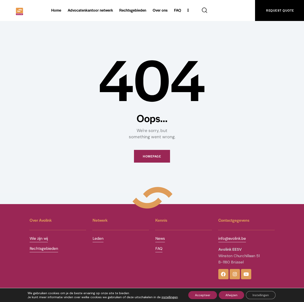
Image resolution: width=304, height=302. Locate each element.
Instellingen (261, 295)
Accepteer (202, 295)
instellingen (170, 297)
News (160, 238)
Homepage (152, 156)
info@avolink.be (232, 238)
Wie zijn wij (39, 238)
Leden (98, 238)
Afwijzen (231, 295)
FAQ (158, 248)
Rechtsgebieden (44, 248)
